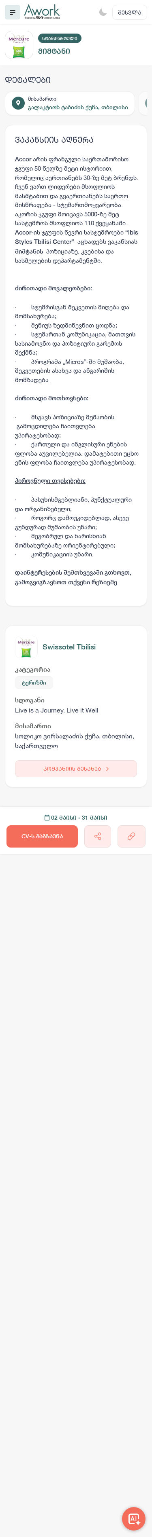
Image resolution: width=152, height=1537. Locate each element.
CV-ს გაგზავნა (42, 836)
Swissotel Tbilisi (69, 647)
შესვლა (129, 12)
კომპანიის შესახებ (73, 768)
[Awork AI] (134, 1519)
